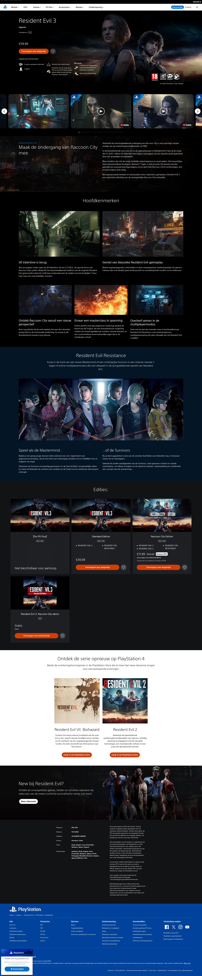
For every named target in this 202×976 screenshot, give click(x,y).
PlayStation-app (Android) (172, 936)
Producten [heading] (45, 921)
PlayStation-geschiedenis (18, 941)
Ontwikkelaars (138, 937)
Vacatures (12, 928)
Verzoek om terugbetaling (111, 941)
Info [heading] (11, 921)
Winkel (14, 7)
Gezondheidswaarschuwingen (120, 877)
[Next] (198, 111)
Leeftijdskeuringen (139, 931)
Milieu (73, 925)
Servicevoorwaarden (140, 925)
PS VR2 (42, 931)
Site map (152, 970)
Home (11, 915)
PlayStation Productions (17, 934)
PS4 (41, 928)
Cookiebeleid (161, 970)
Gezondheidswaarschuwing (142, 934)
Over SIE (12, 925)
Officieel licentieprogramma (142, 941)
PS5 (25, 7)
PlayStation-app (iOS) (171, 933)
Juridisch (111, 970)
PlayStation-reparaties (109, 934)
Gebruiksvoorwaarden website (137, 970)
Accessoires (64, 7)
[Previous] (4, 111)
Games (36, 7)
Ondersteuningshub (109, 925)
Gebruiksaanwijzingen (109, 944)
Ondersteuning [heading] (109, 921)
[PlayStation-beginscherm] (5, 7)
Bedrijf (11, 937)
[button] (101, 111)
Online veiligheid (77, 931)
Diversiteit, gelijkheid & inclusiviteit (83, 934)
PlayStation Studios (16, 931)
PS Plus (49, 7)
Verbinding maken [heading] (172, 921)
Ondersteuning (95, 7)
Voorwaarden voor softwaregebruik (180, 970)
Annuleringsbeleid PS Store (142, 928)
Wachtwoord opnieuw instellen (112, 937)
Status (104, 931)
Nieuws (79, 7)
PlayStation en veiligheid (110, 928)
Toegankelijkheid (77, 928)
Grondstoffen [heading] (139, 921)
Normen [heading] (74, 921)
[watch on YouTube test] (124, 125)
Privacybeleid (120, 970)
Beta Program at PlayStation (173, 939)
